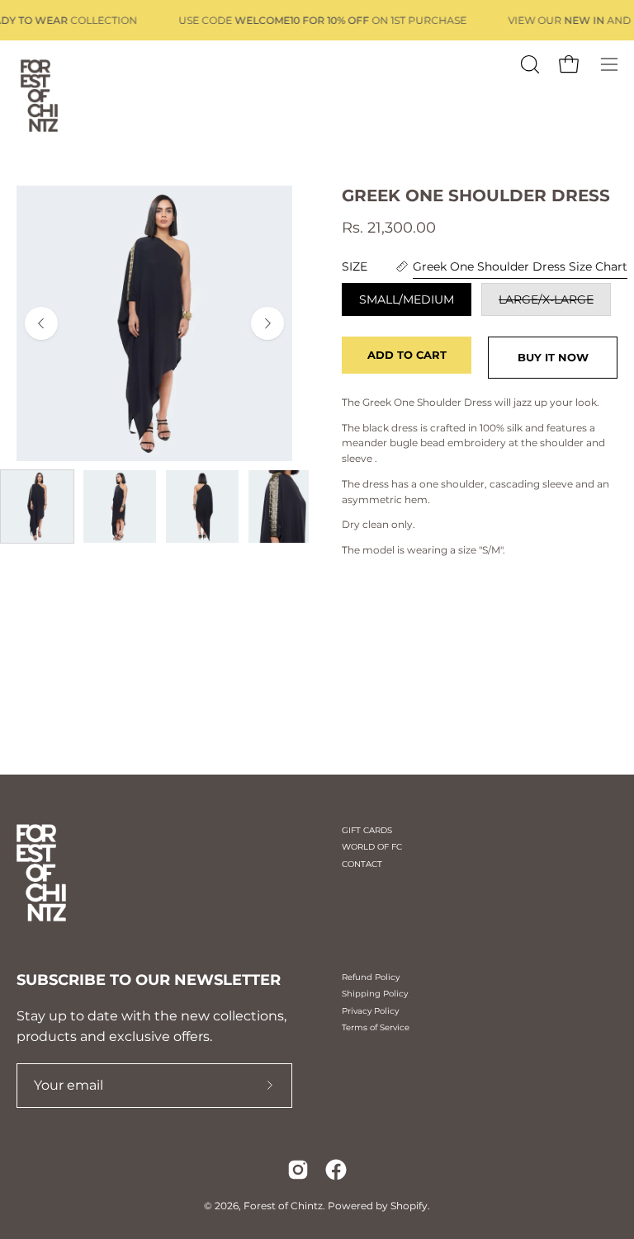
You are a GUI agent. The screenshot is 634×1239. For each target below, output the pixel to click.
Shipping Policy (375, 993)
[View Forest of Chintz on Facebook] (336, 1169)
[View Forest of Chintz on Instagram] (298, 1169)
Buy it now (553, 357)
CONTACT (362, 864)
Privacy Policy (370, 1011)
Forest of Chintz (283, 1205)
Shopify (409, 1205)
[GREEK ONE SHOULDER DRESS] (37, 506)
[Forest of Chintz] (37, 93)
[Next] (267, 323)
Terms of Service (375, 1027)
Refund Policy (371, 977)
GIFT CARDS (367, 830)
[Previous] (41, 323)
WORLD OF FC (372, 846)
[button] (528, 64)
